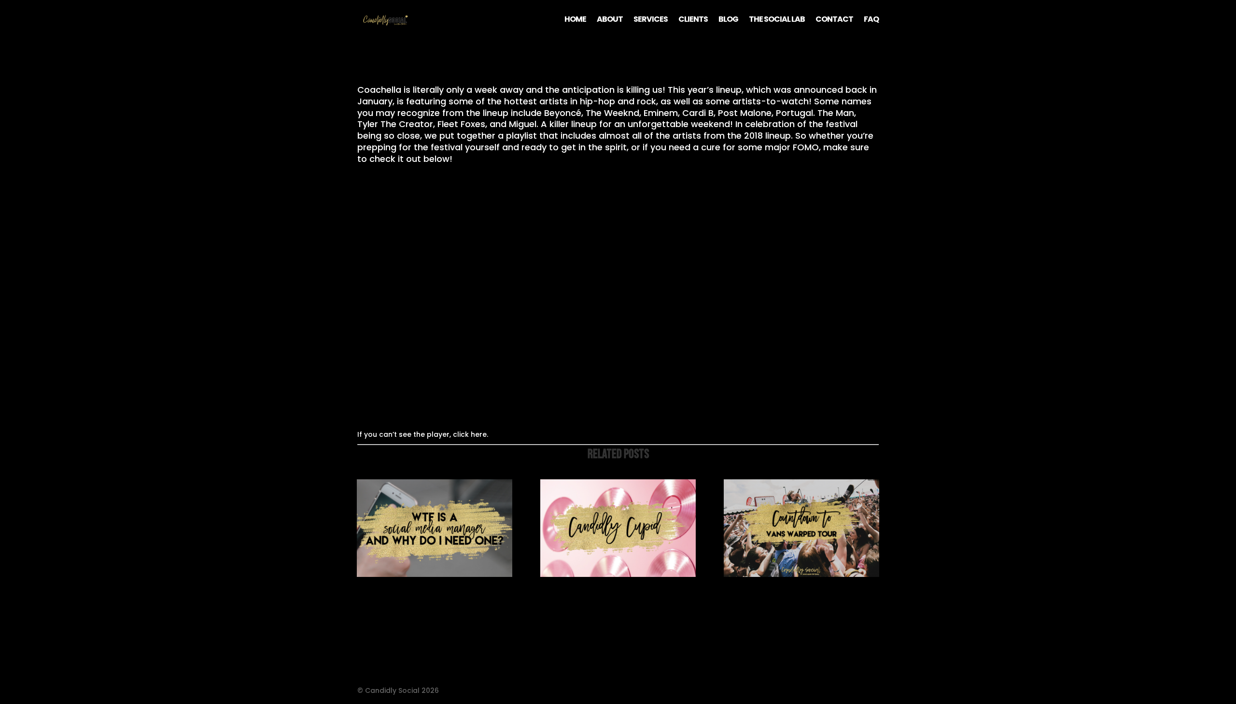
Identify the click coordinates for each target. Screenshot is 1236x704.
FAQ (871, 20)
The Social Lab (777, 20)
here (479, 434)
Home (575, 20)
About (610, 20)
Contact (834, 20)
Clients (693, 20)
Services (650, 20)
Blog (728, 20)
